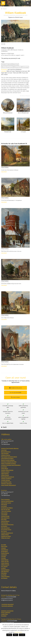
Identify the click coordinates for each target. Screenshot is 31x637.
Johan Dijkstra (4, 560)
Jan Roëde (3, 575)
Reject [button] (15, 634)
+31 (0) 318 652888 (16, 392)
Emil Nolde (4, 573)
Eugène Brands (5, 553)
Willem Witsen (5, 534)
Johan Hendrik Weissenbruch (8, 485)
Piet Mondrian (4, 523)
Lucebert (3, 568)
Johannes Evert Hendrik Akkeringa (9, 448)
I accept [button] (22, 634)
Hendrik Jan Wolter (6, 536)
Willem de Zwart (5, 538)
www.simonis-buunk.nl (7, 598)
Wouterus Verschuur (6, 483)
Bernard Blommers (6, 452)
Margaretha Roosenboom (7, 477)
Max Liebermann (5, 518)
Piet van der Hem (5, 509)
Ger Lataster (4, 566)
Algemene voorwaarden (7, 611)
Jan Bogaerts (4, 551)
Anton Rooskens (5, 576)
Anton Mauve (4, 468)
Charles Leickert (5, 472)
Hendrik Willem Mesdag (7, 470)
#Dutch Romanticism (7, 67)
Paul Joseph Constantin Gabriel (9, 457)
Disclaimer (3, 616)
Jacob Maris (4, 467)
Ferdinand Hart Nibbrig (7, 508)
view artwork (4, 171)
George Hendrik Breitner (7, 501)
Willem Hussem (5, 565)
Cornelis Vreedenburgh (7, 533)
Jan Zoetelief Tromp (6, 482)
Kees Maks (4, 519)
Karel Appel (4, 546)
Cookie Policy (4, 614)
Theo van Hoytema (6, 511)
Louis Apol (4, 450)
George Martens (5, 521)
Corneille (3, 558)
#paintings (15, 64)
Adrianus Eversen (5, 455)
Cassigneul (4, 555)
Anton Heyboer (5, 563)
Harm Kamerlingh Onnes (7, 524)
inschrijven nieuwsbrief (8, 604)
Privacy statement (5, 612)
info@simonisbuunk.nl (16, 388)
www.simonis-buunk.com (7, 622)
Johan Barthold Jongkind (7, 458)
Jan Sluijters (4, 526)
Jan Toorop (4, 531)
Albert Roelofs (5, 473)
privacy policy (18, 632)
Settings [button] (9, 634)
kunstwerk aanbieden (7, 606)
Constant (3, 556)
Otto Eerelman (5, 453)
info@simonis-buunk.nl (7, 600)
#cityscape (25, 67)
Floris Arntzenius (5, 499)
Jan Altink (3, 544)
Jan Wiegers (4, 578)
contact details (16, 397)
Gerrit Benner (4, 549)
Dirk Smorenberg (5, 528)
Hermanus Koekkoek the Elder (8, 462)
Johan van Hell (5, 561)
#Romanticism (17, 67)
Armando (3, 548)
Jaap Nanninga (5, 571)
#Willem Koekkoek (6, 64)
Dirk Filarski (4, 504)
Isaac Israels (4, 513)
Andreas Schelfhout (6, 478)
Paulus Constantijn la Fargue (8, 463)
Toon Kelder (4, 514)
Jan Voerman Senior (6, 529)
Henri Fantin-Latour (6, 503)
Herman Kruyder (5, 516)
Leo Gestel (4, 506)
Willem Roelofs (5, 475)
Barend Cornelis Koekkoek (7, 460)
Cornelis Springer (5, 480)
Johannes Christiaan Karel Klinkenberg (11, 465)
